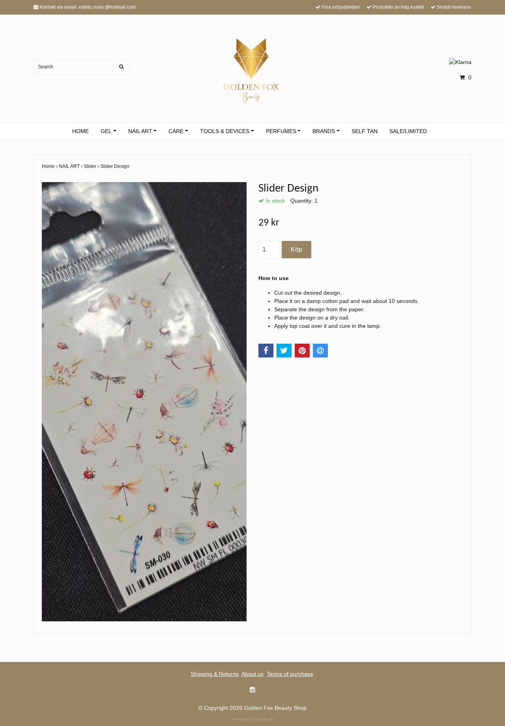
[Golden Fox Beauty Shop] (252, 69)
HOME (80, 131)
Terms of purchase (290, 674)
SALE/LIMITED (408, 131)
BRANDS (323, 131)
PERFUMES (281, 131)
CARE (175, 131)
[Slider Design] (144, 401)
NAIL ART (140, 131)
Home (50, 166)
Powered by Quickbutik (252, 719)
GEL (106, 131)
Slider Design (115, 166)
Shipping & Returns (215, 674)
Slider (92, 166)
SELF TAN (365, 131)
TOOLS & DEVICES (224, 131)
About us (252, 674)
